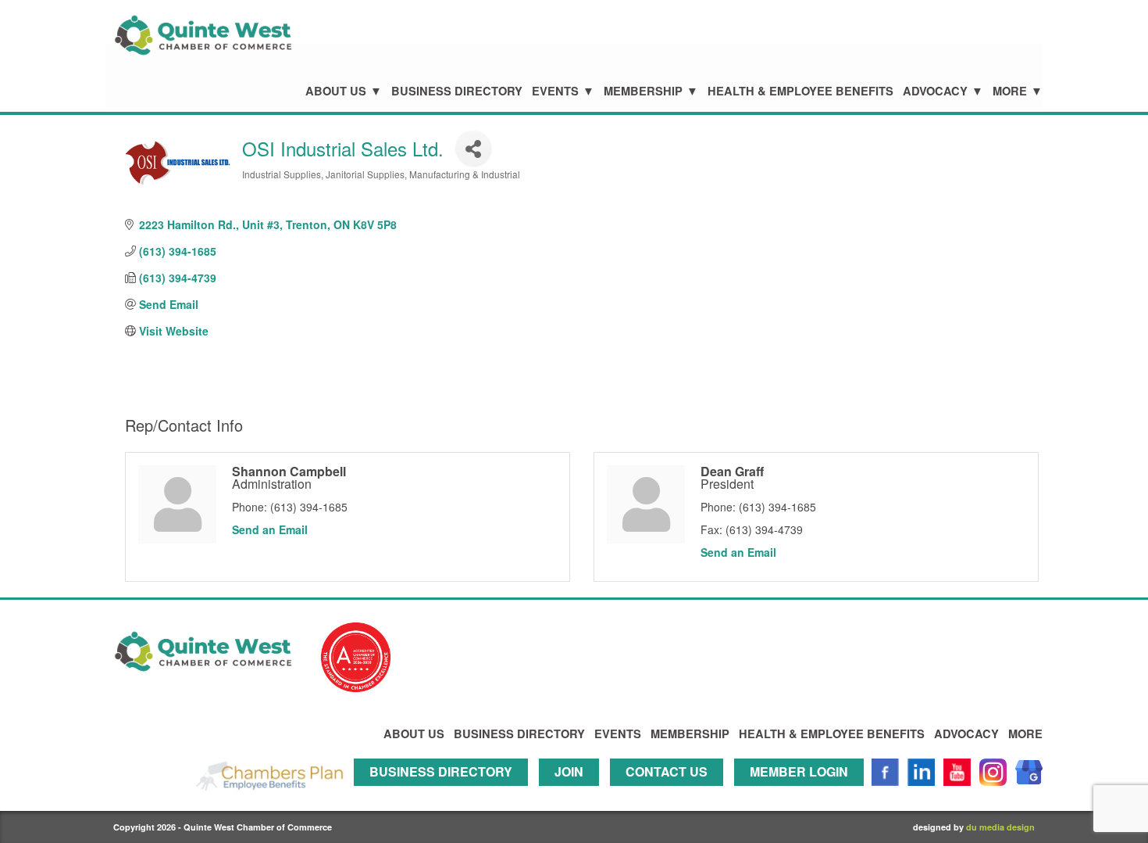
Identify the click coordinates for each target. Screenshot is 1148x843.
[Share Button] (472, 148)
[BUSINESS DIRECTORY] (445, 793)
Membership (643, 91)
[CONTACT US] (670, 793)
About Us (335, 91)
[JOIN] (573, 793)
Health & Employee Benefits (800, 91)
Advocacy (935, 91)
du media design (1000, 827)
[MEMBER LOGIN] (803, 793)
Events (555, 91)
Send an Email (270, 529)
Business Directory (456, 91)
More (1010, 91)
